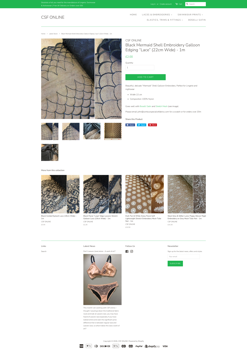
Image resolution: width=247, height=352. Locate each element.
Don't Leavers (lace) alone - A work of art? (99, 251)
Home (133, 14)
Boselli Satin (197, 20)
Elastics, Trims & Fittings (164, 20)
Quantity (129, 62)
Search (43, 251)
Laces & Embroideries (156, 14)
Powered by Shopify (136, 341)
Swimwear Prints (190, 14)
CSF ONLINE (52, 17)
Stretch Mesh (161, 106)
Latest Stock (53, 34)
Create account (166, 4)
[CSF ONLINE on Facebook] (126, 252)
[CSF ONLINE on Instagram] (131, 252)
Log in (153, 4)
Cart (180, 4)
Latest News (89, 246)
